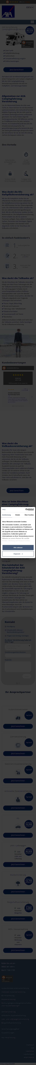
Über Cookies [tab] (29, 515)
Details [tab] (17, 515)
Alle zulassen (18, 547)
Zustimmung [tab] (6, 515)
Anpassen (17, 554)
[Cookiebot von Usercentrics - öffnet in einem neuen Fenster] (25, 509)
